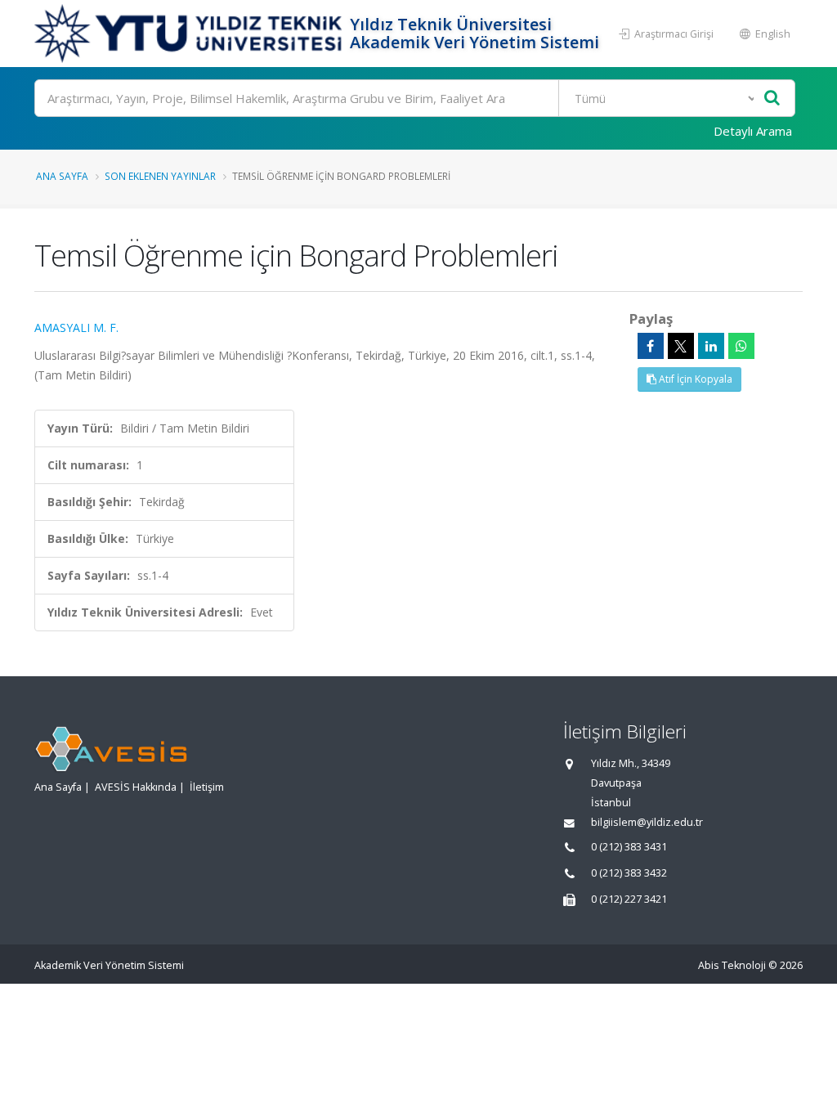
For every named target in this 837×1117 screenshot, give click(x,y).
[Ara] (772, 98)
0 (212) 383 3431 (629, 847)
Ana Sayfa (62, 175)
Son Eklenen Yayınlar (160, 175)
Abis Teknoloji (732, 965)
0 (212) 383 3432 (629, 873)
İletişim (207, 787)
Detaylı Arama (753, 131)
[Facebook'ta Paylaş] (651, 346)
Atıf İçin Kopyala (694, 379)
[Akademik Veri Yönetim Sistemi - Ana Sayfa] (190, 33)
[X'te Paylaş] (681, 346)
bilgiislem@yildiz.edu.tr (647, 822)
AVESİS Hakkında (136, 787)
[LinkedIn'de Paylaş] (711, 346)
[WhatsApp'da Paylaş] (741, 346)
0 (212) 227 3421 (629, 899)
